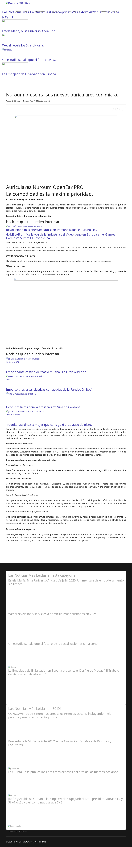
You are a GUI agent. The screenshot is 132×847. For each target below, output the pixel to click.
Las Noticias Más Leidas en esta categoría (42, 575)
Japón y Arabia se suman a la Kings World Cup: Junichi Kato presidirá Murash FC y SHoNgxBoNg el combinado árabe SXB (65, 800)
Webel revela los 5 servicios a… (23, 45)
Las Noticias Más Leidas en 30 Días (36, 708)
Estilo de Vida (90, 12)
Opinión (116, 12)
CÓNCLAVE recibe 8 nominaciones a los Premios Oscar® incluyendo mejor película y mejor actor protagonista (60, 715)
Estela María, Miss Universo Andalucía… (30, 31)
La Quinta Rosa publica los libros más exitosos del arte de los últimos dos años (63, 772)
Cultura (77, 12)
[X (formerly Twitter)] (117, 109)
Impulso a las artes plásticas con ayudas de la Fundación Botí (49, 389)
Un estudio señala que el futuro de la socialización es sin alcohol (53, 644)
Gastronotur (41, 12)
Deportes (55, 12)
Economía (67, 12)
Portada (18, 12)
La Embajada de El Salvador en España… (30, 74)
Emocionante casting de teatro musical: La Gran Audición (46, 372)
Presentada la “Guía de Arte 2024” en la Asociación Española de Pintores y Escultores (59, 743)
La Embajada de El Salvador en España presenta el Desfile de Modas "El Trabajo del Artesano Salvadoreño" (63, 672)
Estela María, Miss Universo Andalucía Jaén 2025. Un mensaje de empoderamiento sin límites (66, 582)
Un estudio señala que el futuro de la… (29, 60)
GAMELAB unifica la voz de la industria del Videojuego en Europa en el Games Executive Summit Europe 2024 (60, 236)
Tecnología (105, 12)
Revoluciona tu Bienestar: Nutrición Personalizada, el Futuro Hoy (51, 230)
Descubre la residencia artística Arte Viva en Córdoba (43, 407)
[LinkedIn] (124, 109)
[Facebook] (111, 109)
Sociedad (27, 12)
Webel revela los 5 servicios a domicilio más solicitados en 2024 (52, 614)
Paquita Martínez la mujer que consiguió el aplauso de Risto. (49, 425)
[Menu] (124, 12)
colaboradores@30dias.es (17, 831)
